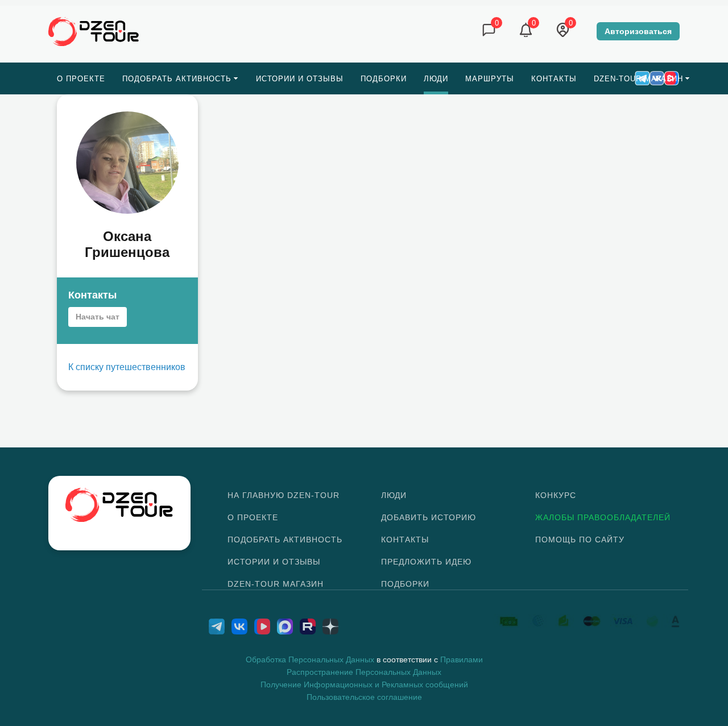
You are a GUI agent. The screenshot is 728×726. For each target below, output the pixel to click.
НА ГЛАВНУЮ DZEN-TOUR (284, 495)
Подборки (405, 583)
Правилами (461, 659)
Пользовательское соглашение (364, 697)
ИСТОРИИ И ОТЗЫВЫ (274, 561)
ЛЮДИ (394, 495)
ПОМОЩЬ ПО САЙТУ (579, 539)
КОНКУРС (555, 495)
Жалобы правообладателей (603, 517)
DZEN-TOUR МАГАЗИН (276, 583)
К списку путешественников (126, 367)
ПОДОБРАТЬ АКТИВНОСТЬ (285, 539)
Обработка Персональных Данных (310, 659)
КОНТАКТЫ (405, 539)
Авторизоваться (638, 31)
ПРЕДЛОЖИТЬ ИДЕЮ (426, 561)
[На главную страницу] (93, 30)
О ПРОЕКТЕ (253, 517)
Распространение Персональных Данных (364, 672)
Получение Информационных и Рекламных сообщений (364, 684)
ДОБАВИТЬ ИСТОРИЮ (428, 517)
